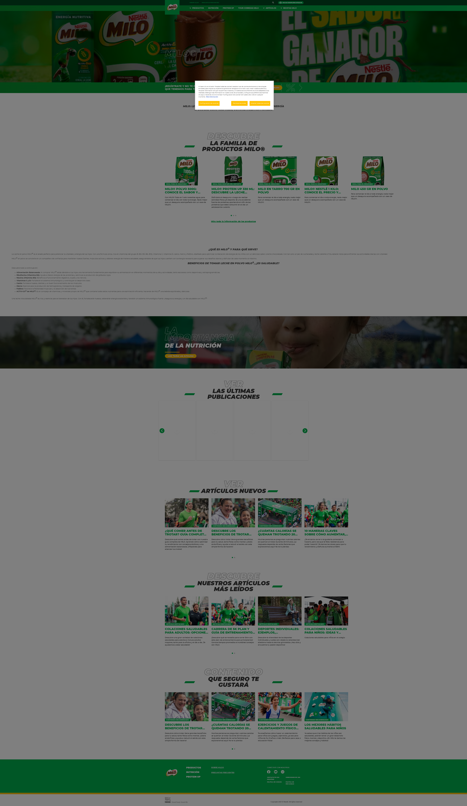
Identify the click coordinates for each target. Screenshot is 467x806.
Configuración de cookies (209, 103)
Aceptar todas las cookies (260, 103)
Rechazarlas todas (239, 103)
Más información (212, 97)
